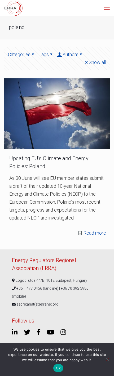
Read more (95, 233)
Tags (44, 54)
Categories (19, 54)
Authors (70, 54)
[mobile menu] (106, 7)
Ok (58, 368)
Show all (97, 62)
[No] (107, 359)
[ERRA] (13, 8)
